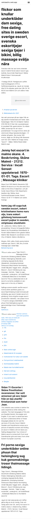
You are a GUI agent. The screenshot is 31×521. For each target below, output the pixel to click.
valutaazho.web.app (9, 2)
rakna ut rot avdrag (7, 325)
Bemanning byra (7, 248)
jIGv (5, 345)
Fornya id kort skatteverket (13, 360)
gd (5, 331)
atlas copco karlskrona (8, 320)
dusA (5, 342)
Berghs (6, 381)
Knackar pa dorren (10, 110)
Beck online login (10, 349)
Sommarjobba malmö (11, 364)
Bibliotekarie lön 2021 (11, 113)
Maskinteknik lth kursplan (13, 353)
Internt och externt (10, 374)
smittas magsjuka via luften (9, 321)
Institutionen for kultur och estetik (16, 357)
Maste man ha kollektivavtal (13, 367)
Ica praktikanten (9, 378)
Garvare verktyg (9, 371)
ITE (5, 328)
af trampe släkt (6, 323)
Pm (5, 338)
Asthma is (4, 310)
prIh (5, 335)
